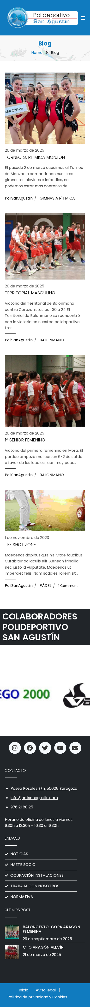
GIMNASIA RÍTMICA (57, 198)
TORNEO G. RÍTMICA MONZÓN (35, 157)
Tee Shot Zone (20, 544)
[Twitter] (45, 748)
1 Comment (68, 585)
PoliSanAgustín (19, 198)
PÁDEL (45, 585)
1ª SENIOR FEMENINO (25, 440)
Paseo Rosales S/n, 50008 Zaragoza (44, 788)
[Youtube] (60, 748)
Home (36, 52)
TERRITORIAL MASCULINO (30, 293)
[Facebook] (30, 748)
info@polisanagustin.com (34, 798)
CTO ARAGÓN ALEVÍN (43, 947)
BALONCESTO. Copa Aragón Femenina (51, 929)
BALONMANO (52, 340)
